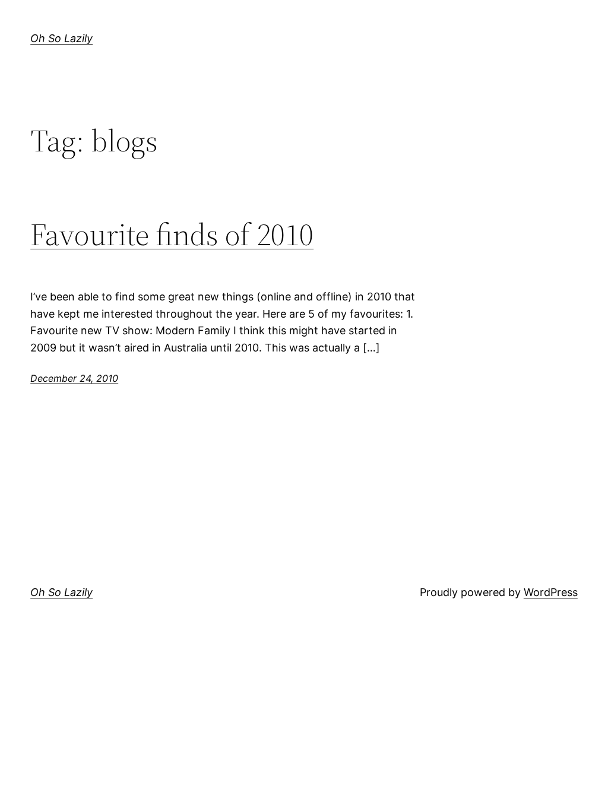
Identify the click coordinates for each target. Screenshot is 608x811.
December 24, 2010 (74, 378)
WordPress (551, 592)
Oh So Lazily (61, 38)
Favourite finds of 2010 (172, 234)
